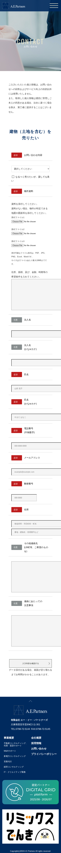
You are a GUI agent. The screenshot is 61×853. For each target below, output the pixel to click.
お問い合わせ (39, 748)
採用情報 (36, 743)
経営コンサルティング (14, 767)
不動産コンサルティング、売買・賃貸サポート (16, 744)
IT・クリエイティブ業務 (15, 772)
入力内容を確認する (30, 663)
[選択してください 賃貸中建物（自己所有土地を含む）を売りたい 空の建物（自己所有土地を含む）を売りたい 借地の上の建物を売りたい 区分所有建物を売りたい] (30, 169)
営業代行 (8, 761)
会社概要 (36, 737)
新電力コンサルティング (15, 756)
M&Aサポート (10, 751)
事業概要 (9, 737)
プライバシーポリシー (44, 754)
